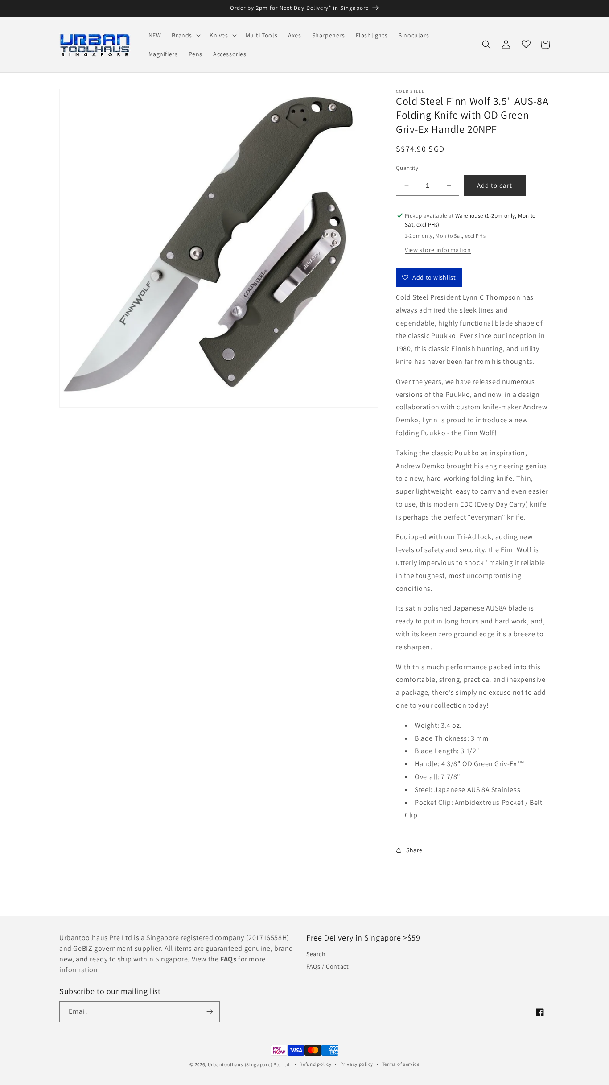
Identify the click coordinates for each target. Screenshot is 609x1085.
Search (316, 954)
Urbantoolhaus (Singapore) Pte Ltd (249, 1064)
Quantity (407, 168)
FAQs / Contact (327, 966)
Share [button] (414, 850)
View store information (438, 250)
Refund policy (315, 1064)
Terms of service (401, 1064)
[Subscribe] (209, 1011)
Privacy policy (356, 1064)
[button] (185, 35)
